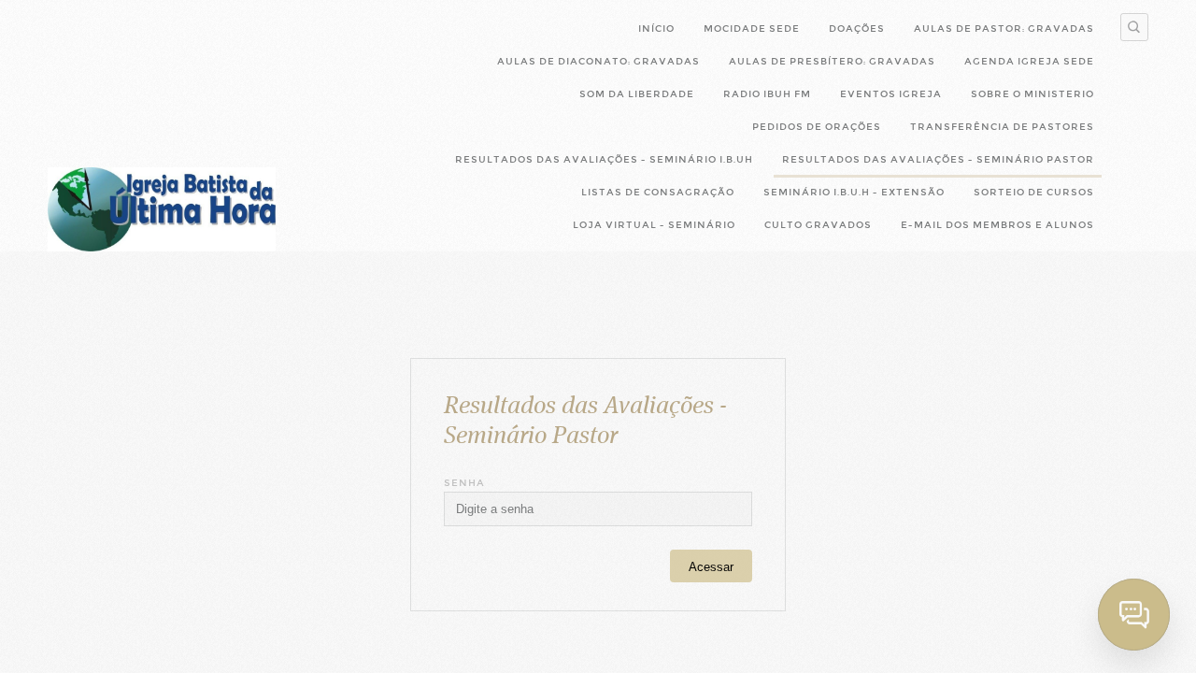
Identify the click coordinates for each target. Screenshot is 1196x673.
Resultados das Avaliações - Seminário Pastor (938, 159)
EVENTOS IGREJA (891, 94)
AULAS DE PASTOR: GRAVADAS (1004, 28)
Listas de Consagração (657, 192)
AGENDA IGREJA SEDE (1029, 61)
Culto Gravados (818, 225)
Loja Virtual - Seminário (654, 225)
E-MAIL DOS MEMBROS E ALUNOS (997, 225)
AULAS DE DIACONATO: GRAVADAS (598, 61)
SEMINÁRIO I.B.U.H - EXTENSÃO (854, 192)
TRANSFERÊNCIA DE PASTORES (1002, 127)
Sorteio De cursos (1034, 192)
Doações (857, 28)
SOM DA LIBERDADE (636, 94)
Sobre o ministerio (1032, 94)
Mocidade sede (752, 28)
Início (656, 28)
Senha (464, 483)
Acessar (711, 567)
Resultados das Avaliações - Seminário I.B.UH (604, 159)
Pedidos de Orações (816, 127)
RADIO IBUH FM (767, 94)
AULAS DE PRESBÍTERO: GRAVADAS (832, 61)
